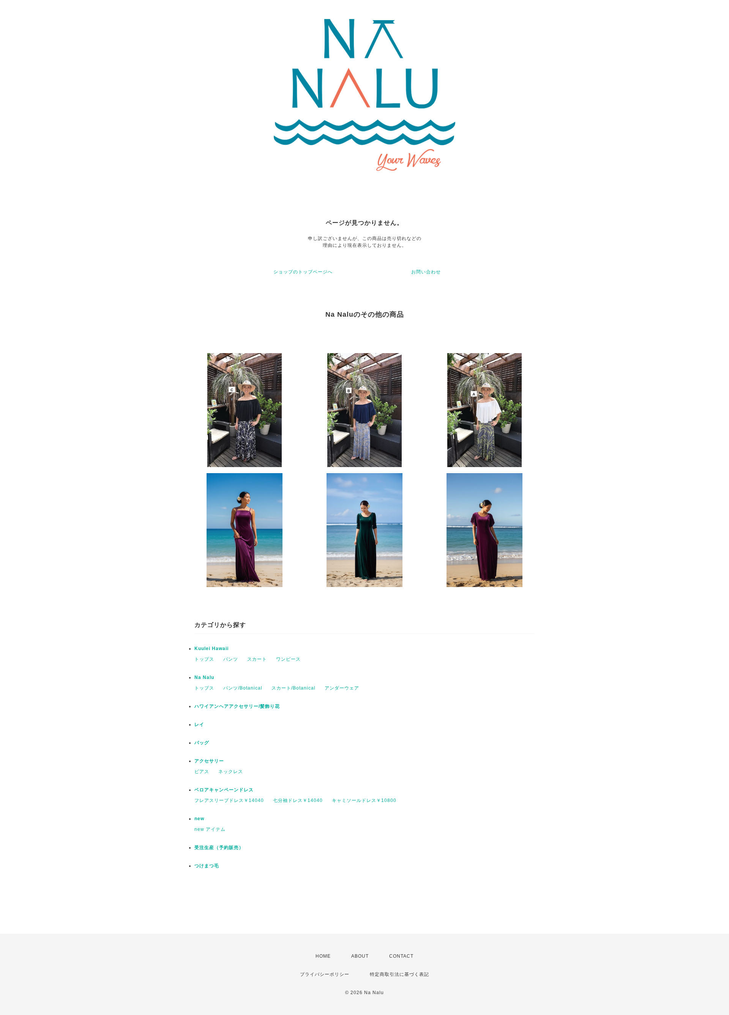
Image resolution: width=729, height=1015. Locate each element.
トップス (204, 659)
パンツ (230, 659)
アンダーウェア (342, 688)
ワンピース (288, 659)
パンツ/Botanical (242, 688)
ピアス (201, 771)
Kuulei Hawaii (211, 648)
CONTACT (401, 956)
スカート (257, 659)
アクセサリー (209, 761)
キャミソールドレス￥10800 (364, 800)
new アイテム (210, 829)
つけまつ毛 (206, 865)
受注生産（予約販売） (219, 847)
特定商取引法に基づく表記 (399, 974)
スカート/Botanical (293, 688)
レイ (199, 724)
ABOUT (360, 956)
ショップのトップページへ (303, 272)
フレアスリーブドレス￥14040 (229, 800)
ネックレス (230, 771)
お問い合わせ (426, 272)
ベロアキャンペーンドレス (224, 789)
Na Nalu (204, 677)
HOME (323, 956)
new (199, 818)
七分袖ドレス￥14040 (298, 800)
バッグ (201, 742)
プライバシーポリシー (324, 974)
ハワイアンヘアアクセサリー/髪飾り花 (237, 706)
